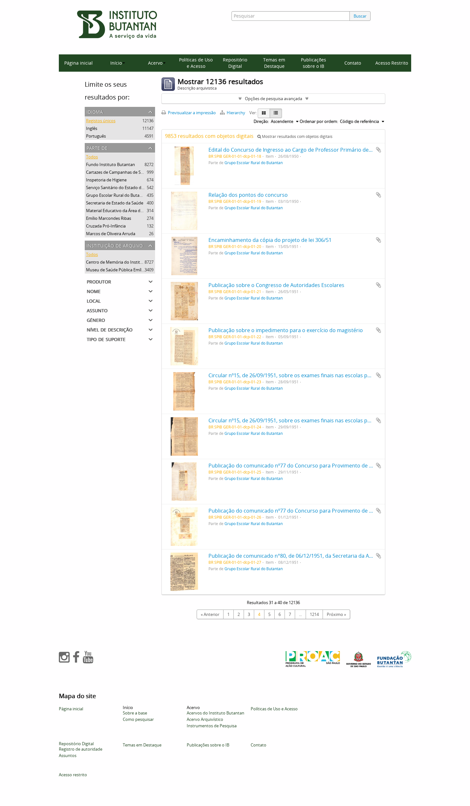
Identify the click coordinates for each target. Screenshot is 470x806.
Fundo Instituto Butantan (110, 164)
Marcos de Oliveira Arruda (110, 233)
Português (96, 136)
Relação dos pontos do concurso (248, 194)
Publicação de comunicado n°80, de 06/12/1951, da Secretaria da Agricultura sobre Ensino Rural (324, 555)
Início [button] (116, 63)
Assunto (97, 310)
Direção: (261, 121)
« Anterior (210, 614)
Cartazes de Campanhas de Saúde (118, 172)
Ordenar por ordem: (319, 121)
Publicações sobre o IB (313, 63)
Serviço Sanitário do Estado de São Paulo (124, 187)
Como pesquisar (138, 719)
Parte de (97, 147)
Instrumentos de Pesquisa (212, 726)
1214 (314, 614)
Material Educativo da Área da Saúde (120, 210)
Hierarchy (236, 113)
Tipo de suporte (106, 338)
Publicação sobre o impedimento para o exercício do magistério (285, 330)
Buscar (360, 16)
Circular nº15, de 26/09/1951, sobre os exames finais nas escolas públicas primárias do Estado (321, 420)
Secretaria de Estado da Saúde (114, 203)
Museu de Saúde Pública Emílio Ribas (121, 270)
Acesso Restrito (391, 63)
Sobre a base (135, 713)
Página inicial (78, 63)
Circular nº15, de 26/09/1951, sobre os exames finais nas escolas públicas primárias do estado (321, 375)
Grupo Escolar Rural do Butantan (117, 195)
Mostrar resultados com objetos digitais (297, 136)
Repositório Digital (235, 63)
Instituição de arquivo (115, 245)
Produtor (99, 281)
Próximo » (336, 614)
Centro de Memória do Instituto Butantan (126, 262)
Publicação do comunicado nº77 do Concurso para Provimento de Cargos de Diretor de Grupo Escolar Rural (338, 465)
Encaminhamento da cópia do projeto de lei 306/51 (270, 239)
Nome (93, 290)
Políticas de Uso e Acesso (196, 63)
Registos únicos (100, 121)
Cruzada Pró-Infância (106, 226)
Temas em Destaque (274, 63)
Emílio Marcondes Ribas (108, 218)
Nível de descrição (109, 329)
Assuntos (67, 755)
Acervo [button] (155, 63)
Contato (352, 63)
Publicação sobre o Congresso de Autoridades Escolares (276, 285)
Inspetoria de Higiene (106, 180)
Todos (92, 157)
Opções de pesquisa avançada (273, 98)
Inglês (91, 128)
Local (93, 300)
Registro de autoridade (80, 749)
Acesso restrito (73, 775)
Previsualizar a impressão (191, 113)
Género (96, 319)
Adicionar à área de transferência (378, 150)
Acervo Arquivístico (205, 719)
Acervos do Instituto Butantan (215, 713)
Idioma (95, 111)
